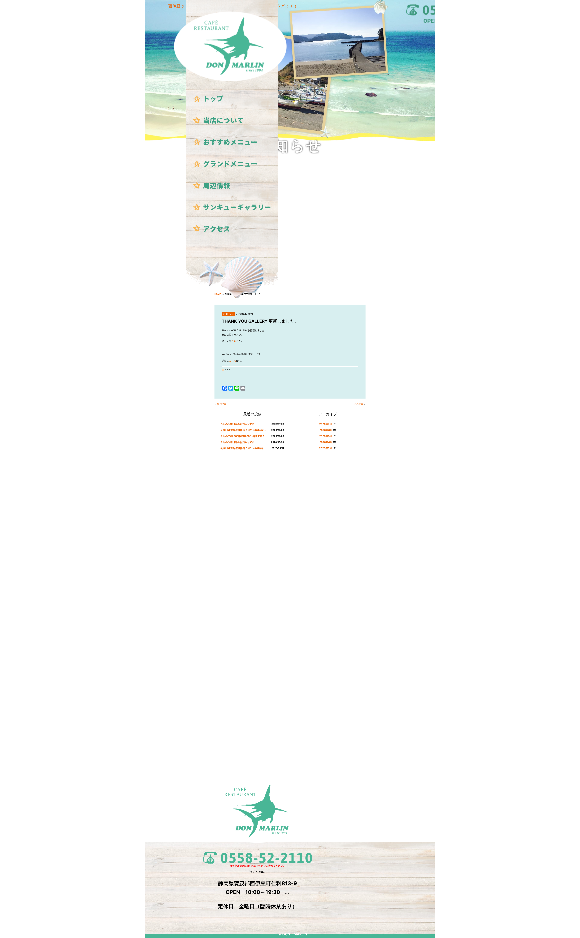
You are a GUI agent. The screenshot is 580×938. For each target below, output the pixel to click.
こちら (235, 341)
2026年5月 (325, 436)
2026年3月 (325, 448)
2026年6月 (325, 430)
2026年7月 (325, 424)
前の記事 (221, 404)
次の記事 (358, 404)
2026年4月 (325, 442)
